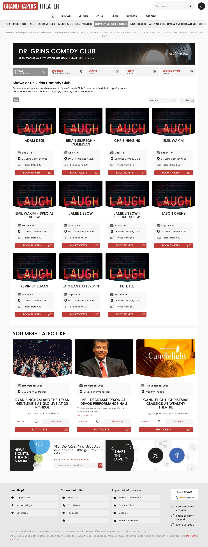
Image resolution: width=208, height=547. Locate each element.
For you (150, 16)
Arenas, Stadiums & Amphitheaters (172, 24)
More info (55, 421)
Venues (83, 16)
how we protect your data (75, 459)
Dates (100, 16)
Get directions (87, 58)
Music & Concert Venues (75, 24)
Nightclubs (138, 24)
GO (101, 465)
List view (185, 100)
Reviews (132, 16)
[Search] (191, 6)
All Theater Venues (42, 24)
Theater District (15, 24)
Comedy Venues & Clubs (111, 24)
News (114, 16)
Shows (66, 16)
